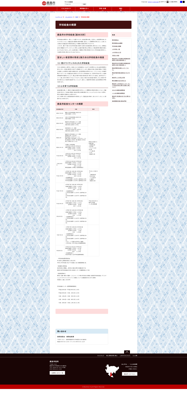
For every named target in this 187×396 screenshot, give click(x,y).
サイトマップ (100, 355)
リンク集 (135, 355)
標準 (168, 2)
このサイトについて (125, 355)
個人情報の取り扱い (112, 355)
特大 (172, 2)
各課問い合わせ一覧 (57, 373)
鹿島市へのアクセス (129, 374)
